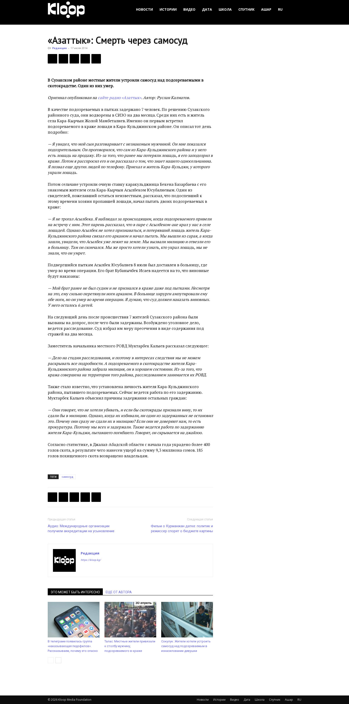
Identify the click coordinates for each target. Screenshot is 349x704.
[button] (295, 9)
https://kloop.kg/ (91, 560)
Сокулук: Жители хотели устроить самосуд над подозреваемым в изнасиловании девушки (186, 646)
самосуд (67, 476)
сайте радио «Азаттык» (119, 97)
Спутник (246, 9)
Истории (168, 9)
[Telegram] (85, 59)
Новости (144, 9)
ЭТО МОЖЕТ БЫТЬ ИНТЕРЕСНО (75, 592)
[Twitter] (63, 59)
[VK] (74, 59)
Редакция (59, 48)
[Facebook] (52, 59)
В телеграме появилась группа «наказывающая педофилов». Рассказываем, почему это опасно (73, 646)
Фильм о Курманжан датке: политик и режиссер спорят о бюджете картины (182, 528)
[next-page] (58, 660)
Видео (189, 9)
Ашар (266, 9)
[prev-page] (51, 660)
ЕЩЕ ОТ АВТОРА (119, 592)
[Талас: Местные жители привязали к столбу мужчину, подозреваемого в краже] (130, 619)
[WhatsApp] (96, 59)
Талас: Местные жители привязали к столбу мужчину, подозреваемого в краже (129, 646)
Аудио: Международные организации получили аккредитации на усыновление (81, 528)
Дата (207, 9)
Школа (225, 9)
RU (280, 9)
